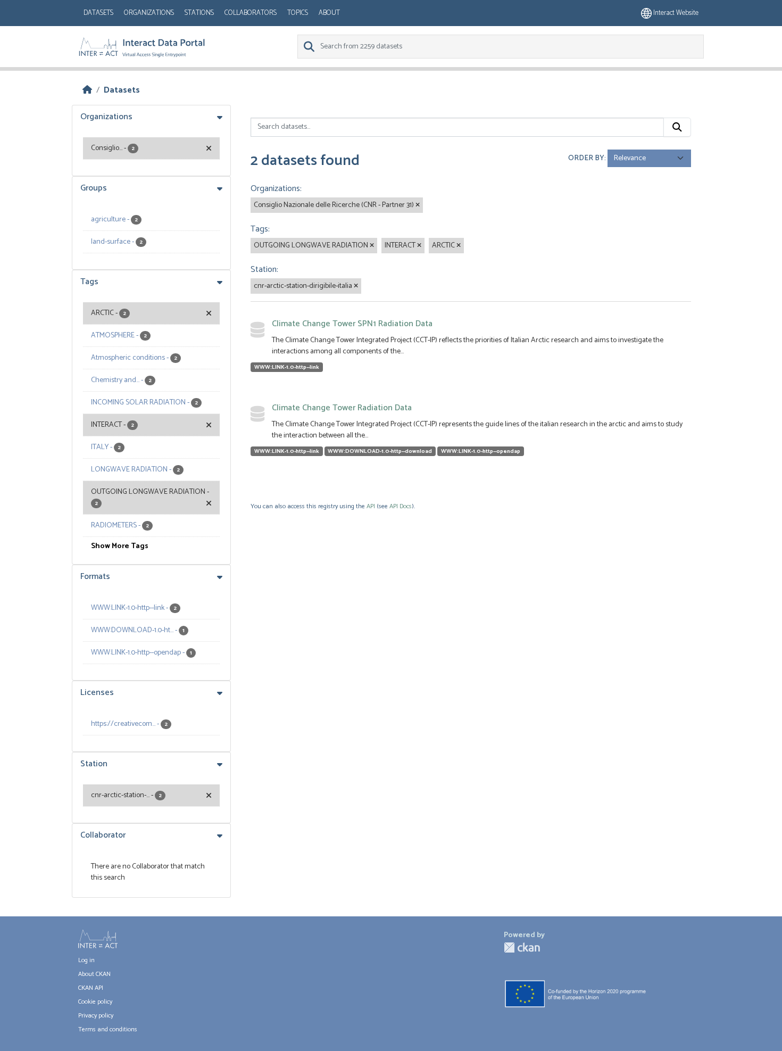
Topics (297, 13)
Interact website (675, 13)
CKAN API (90, 988)
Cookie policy (95, 1002)
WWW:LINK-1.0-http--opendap (480, 451)
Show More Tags (119, 546)
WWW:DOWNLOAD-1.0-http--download (380, 451)
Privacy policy (95, 1016)
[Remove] (417, 205)
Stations (199, 13)
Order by (586, 158)
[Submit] (677, 127)
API (371, 506)
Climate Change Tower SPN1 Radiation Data (352, 324)
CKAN (522, 947)
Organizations (149, 13)
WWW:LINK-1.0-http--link (286, 367)
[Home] (87, 90)
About (329, 13)
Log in (86, 960)
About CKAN (94, 974)
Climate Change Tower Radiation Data (342, 408)
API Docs (400, 506)
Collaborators (250, 13)
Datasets (98, 13)
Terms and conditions (107, 1029)
